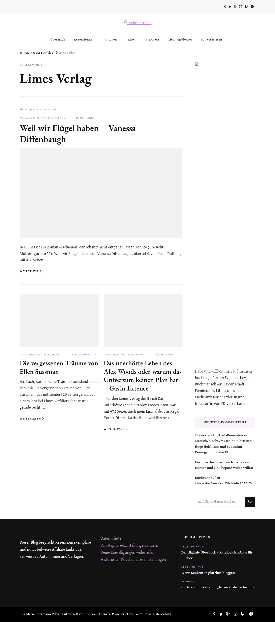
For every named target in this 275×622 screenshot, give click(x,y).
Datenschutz (111, 538)
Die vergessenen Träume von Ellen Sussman (59, 367)
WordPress (143, 614)
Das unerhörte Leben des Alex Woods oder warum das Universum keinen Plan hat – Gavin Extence (143, 375)
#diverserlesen (211, 39)
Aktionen (110, 39)
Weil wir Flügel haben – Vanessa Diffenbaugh (78, 133)
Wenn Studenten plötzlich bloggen (208, 573)
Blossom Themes (97, 614)
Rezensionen (83, 39)
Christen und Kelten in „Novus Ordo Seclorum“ (217, 587)
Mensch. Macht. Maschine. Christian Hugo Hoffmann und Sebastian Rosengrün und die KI (223, 446)
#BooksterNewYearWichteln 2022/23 (223, 483)
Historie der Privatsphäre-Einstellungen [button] (133, 560)
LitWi (132, 39)
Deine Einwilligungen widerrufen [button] (127, 553)
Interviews (152, 39)
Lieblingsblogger (180, 39)
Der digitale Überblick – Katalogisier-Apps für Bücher (217, 555)
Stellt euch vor (84, 354)
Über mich (57, 39)
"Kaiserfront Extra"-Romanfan (219, 435)
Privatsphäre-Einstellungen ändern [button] (129, 545)
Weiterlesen (30, 271)
